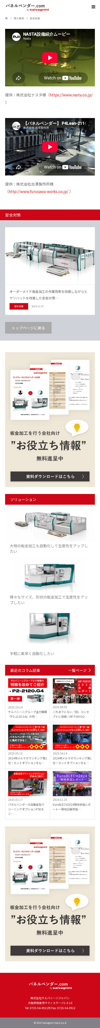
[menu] (93, 7)
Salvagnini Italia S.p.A (54, 1023)
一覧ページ (77, 670)
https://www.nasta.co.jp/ (71, 95)
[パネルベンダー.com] (48, 7)
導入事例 (19, 18)
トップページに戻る (28, 328)
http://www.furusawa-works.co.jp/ (38, 191)
